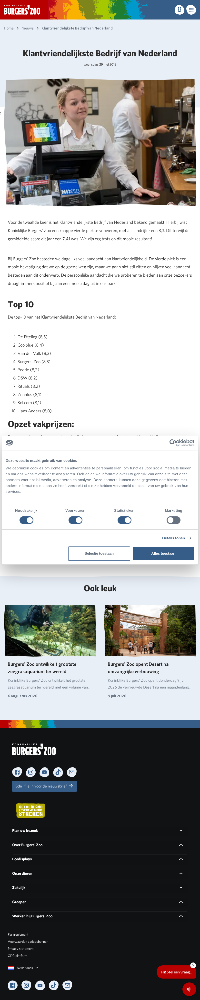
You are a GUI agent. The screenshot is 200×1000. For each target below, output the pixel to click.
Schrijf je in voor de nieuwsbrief (41, 786)
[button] (191, 10)
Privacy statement (21, 948)
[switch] (75, 520)
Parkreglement (18, 934)
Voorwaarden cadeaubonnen (28, 941)
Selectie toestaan (99, 553)
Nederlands (25, 968)
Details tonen (173, 538)
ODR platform (17, 955)
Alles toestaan (163, 553)
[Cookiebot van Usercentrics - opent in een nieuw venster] (173, 443)
